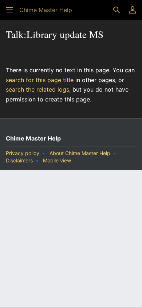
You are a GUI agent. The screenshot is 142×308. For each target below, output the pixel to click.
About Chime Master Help (80, 153)
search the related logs (37, 89)
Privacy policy (22, 153)
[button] (9, 10)
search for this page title (40, 80)
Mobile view (57, 160)
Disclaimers (19, 160)
